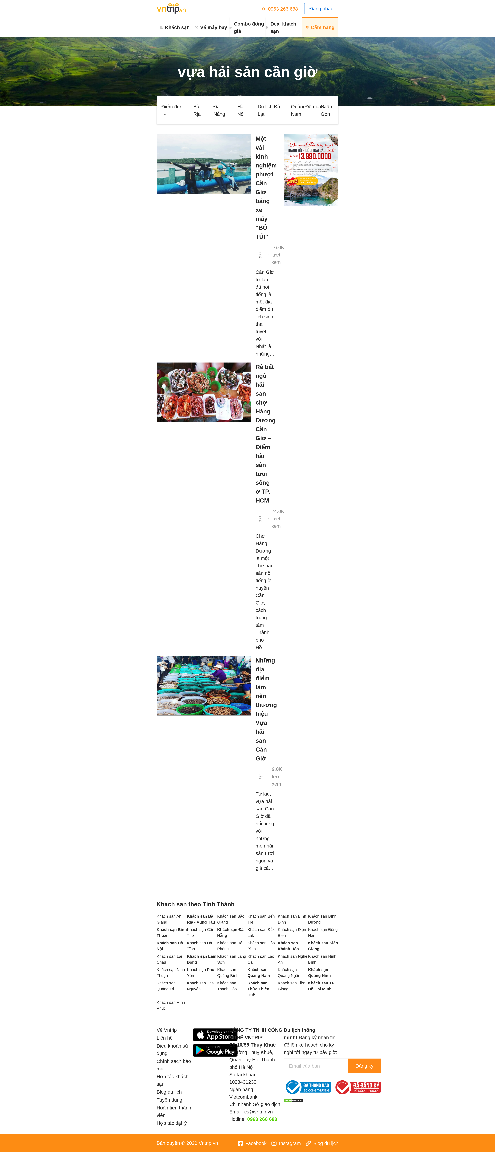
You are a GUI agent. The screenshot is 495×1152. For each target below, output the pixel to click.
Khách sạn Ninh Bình (322, 959)
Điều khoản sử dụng (172, 1049)
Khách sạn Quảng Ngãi (288, 972)
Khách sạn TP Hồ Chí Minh (321, 986)
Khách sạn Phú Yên (200, 972)
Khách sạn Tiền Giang (291, 986)
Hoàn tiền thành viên (174, 1111)
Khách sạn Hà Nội (170, 946)
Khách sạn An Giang (169, 919)
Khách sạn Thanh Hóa (227, 986)
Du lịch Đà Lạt (269, 110)
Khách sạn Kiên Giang (323, 946)
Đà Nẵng (219, 110)
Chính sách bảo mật (174, 1064)
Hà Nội (241, 110)
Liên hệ (165, 1038)
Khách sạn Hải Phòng (230, 946)
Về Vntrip (167, 1030)
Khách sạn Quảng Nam (259, 972)
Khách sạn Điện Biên (292, 932)
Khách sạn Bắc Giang (230, 919)
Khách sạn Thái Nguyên (201, 986)
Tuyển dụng (169, 1100)
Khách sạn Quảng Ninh (319, 972)
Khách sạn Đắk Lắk (261, 932)
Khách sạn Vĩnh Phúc (171, 1005)
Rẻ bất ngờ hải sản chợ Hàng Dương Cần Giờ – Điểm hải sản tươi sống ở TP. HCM (265, 434)
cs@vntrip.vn (258, 1111)
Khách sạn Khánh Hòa (288, 946)
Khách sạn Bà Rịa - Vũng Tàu (201, 919)
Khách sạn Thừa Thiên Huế (258, 989)
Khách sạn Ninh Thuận (171, 972)
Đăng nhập (321, 8)
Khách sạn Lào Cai (261, 959)
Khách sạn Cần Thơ (200, 932)
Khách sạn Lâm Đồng (201, 959)
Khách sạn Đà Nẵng (230, 932)
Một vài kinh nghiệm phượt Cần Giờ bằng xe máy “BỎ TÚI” (265, 187)
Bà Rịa (197, 110)
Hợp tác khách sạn (172, 1080)
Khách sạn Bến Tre (261, 919)
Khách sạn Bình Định (292, 919)
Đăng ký (364, 1066)
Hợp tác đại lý (172, 1123)
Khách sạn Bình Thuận (172, 932)
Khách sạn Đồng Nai (323, 932)
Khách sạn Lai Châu (169, 959)
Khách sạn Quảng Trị (166, 986)
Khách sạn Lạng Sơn (231, 959)
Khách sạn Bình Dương (322, 919)
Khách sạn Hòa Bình (261, 946)
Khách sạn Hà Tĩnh (199, 946)
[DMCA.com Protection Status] (293, 1100)
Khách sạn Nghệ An (292, 959)
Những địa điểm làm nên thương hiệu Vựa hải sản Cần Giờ (265, 709)
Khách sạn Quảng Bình (227, 972)
